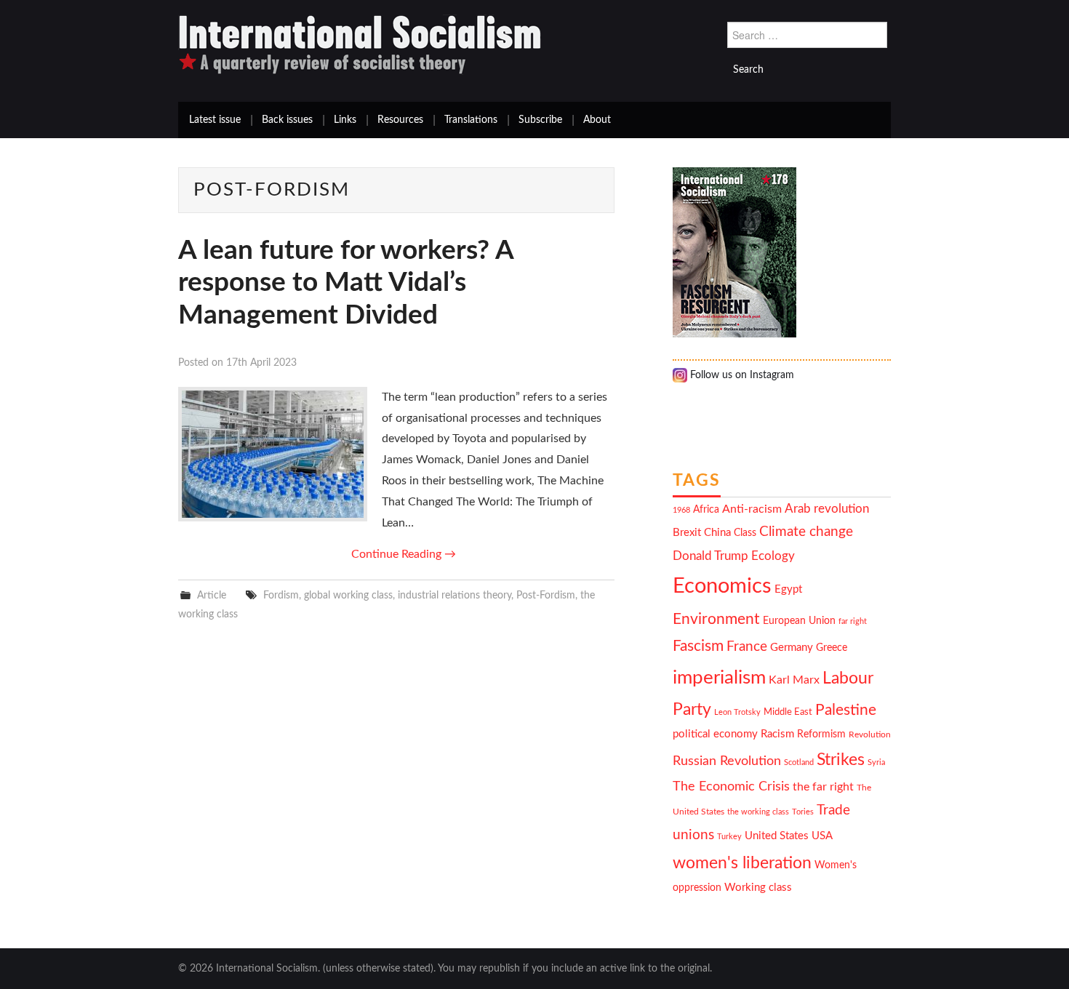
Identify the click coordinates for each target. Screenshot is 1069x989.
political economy (715, 734)
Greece (831, 648)
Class (745, 533)
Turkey (729, 837)
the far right (823, 787)
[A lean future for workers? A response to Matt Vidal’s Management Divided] (273, 454)
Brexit (687, 532)
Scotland (799, 762)
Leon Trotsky (737, 712)
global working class (348, 595)
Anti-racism (752, 509)
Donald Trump (710, 556)
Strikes (841, 759)
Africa (706, 510)
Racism (777, 734)
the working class (758, 812)
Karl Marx (794, 680)
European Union (799, 621)
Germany (791, 647)
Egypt (788, 589)
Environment (716, 619)
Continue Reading (403, 554)
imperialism (719, 677)
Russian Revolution (727, 761)
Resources (400, 120)
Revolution (870, 735)
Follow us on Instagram (740, 375)
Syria (876, 762)
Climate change (806, 532)
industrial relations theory (454, 595)
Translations (470, 120)
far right (852, 621)
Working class (758, 887)
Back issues (287, 120)
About (597, 120)
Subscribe (540, 120)
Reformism (821, 734)
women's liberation (742, 862)
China (717, 532)
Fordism (281, 595)
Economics (722, 586)
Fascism (698, 646)
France (746, 647)
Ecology (773, 556)
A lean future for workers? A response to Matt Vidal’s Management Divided (345, 283)
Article (211, 595)
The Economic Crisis (731, 786)
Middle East (788, 712)
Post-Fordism (545, 595)
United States (777, 835)
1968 (681, 510)
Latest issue (215, 120)
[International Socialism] (360, 44)
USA (822, 835)
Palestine (845, 710)
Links (345, 120)
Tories (803, 812)
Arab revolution (827, 508)
